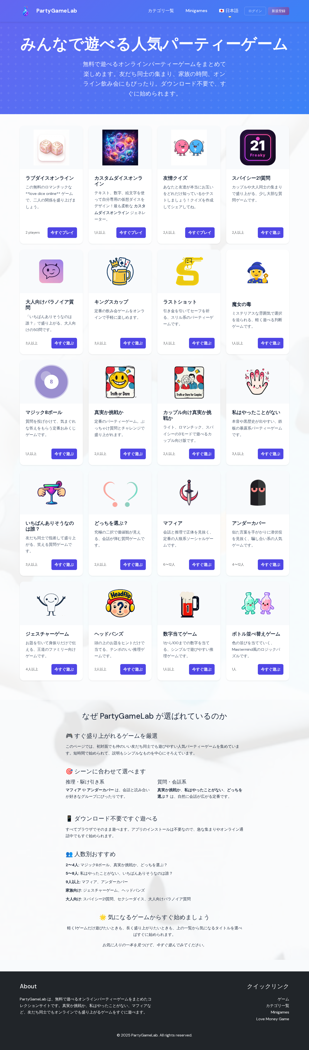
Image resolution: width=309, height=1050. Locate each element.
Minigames (196, 10)
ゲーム (283, 999)
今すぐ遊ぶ (270, 232)
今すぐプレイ (62, 232)
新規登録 (278, 11)
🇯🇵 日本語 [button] (229, 10)
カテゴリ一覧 (161, 10)
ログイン (255, 11)
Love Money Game (272, 1018)
